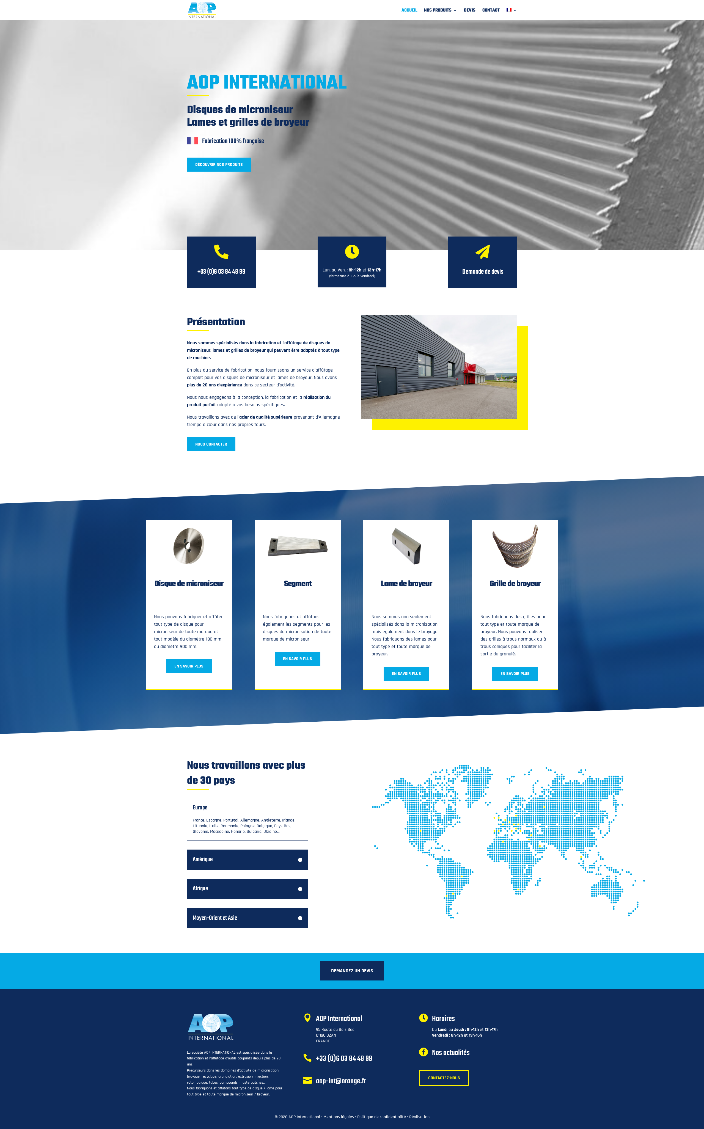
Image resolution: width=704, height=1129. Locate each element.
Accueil (409, 11)
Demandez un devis (352, 971)
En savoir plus (189, 666)
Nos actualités (451, 1053)
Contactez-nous (444, 1078)
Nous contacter (211, 444)
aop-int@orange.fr (341, 1081)
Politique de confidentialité (381, 1117)
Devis (469, 11)
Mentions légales (338, 1117)
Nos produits (438, 11)
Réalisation (419, 1117)
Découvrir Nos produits (219, 164)
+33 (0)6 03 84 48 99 (344, 1059)
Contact (491, 11)
